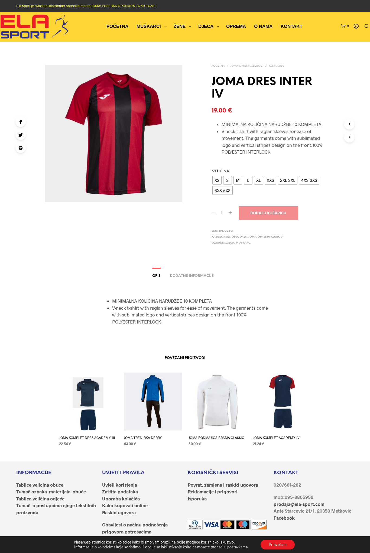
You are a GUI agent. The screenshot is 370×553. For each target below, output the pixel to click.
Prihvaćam (278, 544)
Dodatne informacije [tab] (192, 276)
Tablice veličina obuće (39, 484)
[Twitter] (20, 135)
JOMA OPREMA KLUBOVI (246, 65)
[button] (345, 26)
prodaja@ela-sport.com (299, 504)
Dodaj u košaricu (268, 213)
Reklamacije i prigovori (213, 491)
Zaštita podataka (120, 491)
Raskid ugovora (119, 512)
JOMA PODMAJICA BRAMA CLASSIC (216, 437)
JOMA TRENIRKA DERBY (143, 437)
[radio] (217, 180)
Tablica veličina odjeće (40, 498)
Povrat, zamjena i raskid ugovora (223, 484)
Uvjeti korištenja (119, 484)
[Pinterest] (20, 148)
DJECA (229, 242)
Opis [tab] (156, 276)
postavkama (237, 547)
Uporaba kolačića (121, 498)
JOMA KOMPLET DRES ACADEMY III (87, 437)
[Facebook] (20, 122)
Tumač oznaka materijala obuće (51, 491)
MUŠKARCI (243, 242)
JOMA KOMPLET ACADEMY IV (276, 437)
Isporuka (197, 498)
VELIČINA (220, 171)
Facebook (284, 517)
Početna (218, 65)
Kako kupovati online (125, 505)
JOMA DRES (276, 65)
